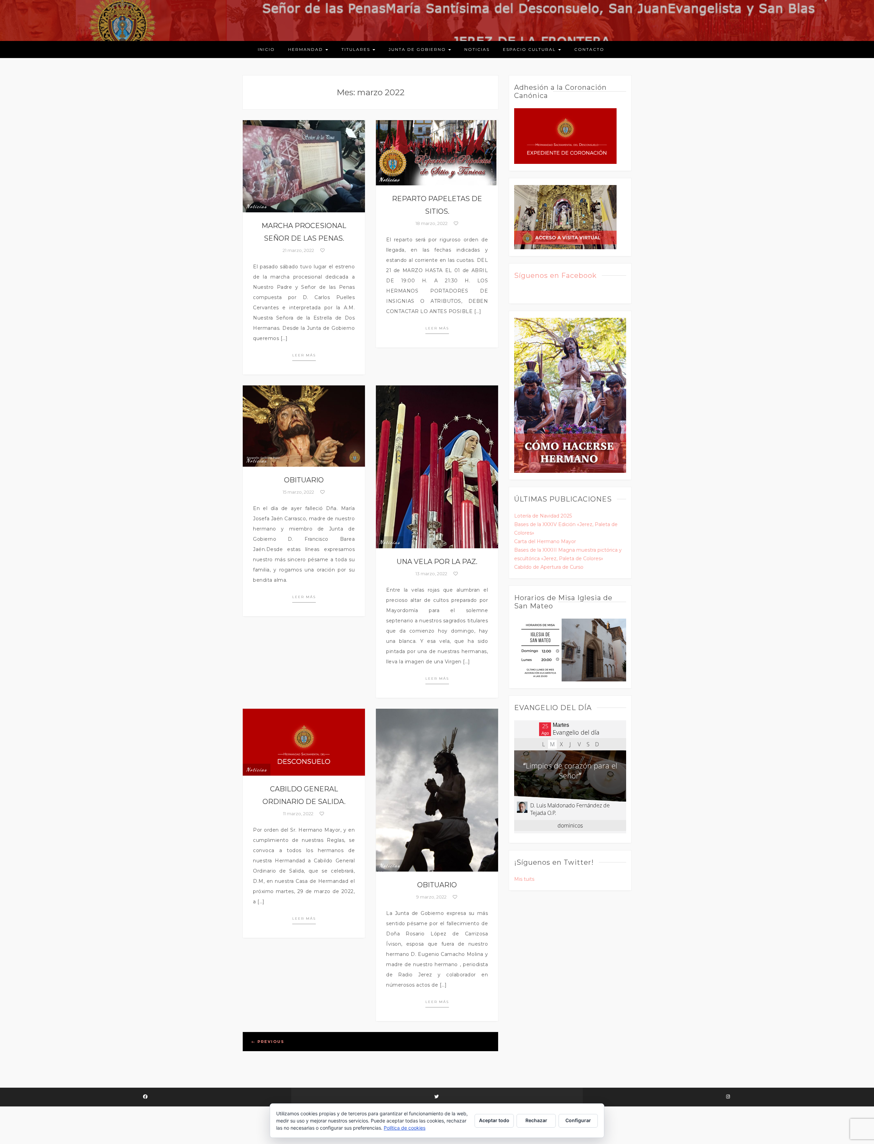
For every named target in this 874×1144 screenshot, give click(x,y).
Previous (267, 1041)
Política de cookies (404, 1128)
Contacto (589, 49)
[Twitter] (436, 1097)
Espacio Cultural (530, 49)
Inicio (266, 49)
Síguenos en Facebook (555, 275)
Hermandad (306, 49)
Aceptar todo (494, 1120)
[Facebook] (145, 1097)
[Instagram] (728, 1097)
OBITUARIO (304, 480)
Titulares (356, 49)
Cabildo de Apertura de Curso (548, 567)
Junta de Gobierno (418, 49)
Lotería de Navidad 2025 (543, 516)
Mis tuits (524, 879)
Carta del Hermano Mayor (545, 541)
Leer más (304, 355)
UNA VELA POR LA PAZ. (437, 561)
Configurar (578, 1120)
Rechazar (536, 1120)
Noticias (477, 49)
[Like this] (322, 250)
